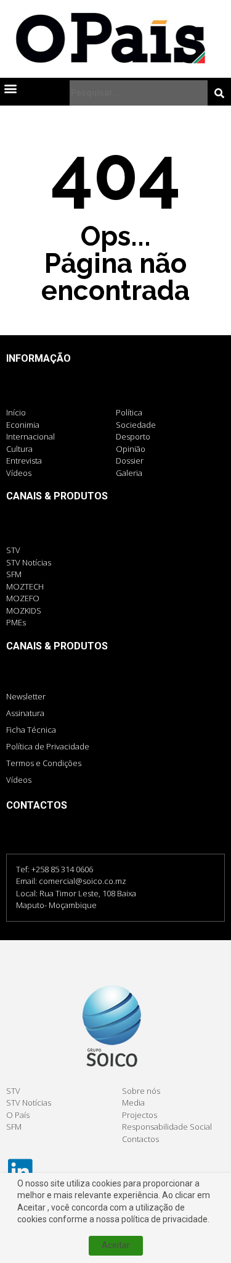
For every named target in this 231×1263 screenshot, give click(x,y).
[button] (10, 88)
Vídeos (18, 779)
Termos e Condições (43, 763)
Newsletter (26, 696)
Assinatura (25, 713)
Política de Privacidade (47, 746)
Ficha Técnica (31, 729)
